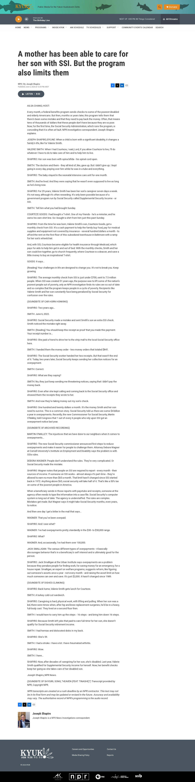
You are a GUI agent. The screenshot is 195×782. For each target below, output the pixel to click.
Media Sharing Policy (80, 755)
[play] (18, 19)
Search (160, 27)
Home (18, 27)
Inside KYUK (58, 27)
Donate (173, 7)
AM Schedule (77, 27)
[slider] (30, 19)
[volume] (26, 19)
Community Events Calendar (137, 27)
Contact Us (111, 749)
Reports (110, 755)
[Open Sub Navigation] (31, 27)
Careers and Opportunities (83, 749)
